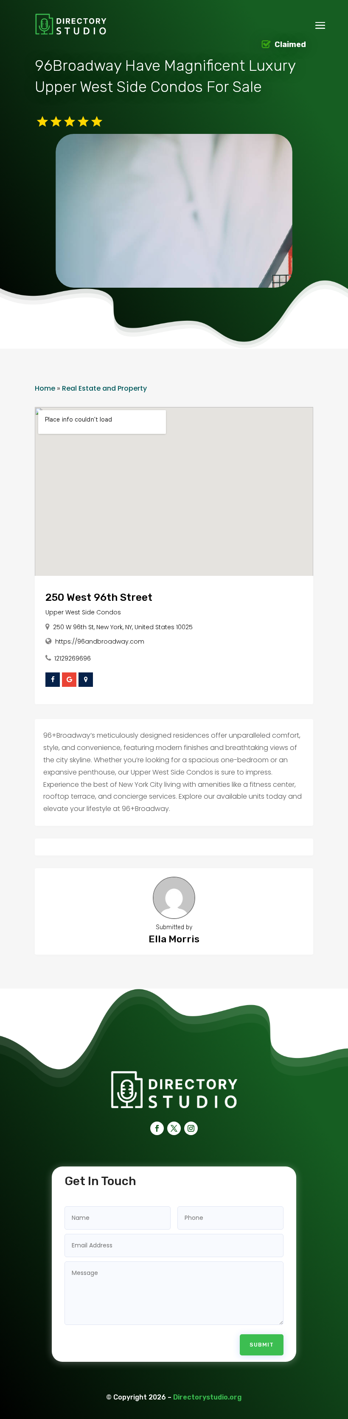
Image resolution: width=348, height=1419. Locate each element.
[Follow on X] (174, 1128)
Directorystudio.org (207, 1397)
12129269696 (72, 658)
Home (45, 388)
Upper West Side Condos (83, 612)
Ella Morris (174, 939)
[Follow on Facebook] (157, 1128)
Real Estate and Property (104, 388)
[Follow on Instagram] (191, 1128)
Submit (262, 1344)
